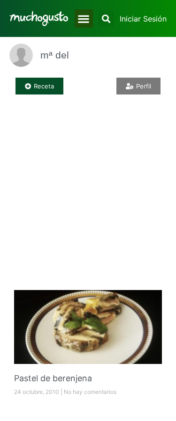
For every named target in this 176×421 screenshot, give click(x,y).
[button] (84, 18)
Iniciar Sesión (143, 18)
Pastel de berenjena (53, 378)
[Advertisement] (88, 193)
